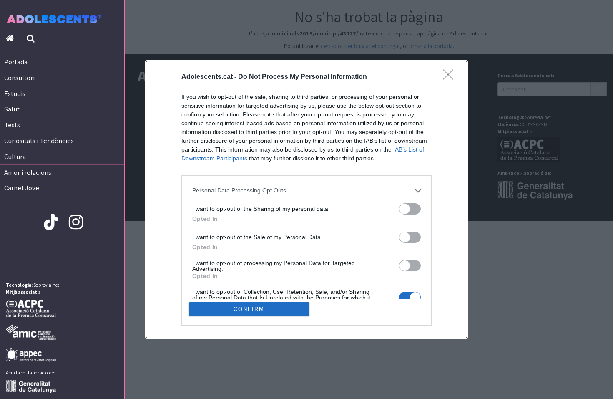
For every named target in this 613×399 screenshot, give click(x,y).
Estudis (14, 93)
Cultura (15, 156)
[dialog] (306, 199)
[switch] (410, 209)
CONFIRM (249, 309)
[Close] (451, 77)
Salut (12, 109)
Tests (12, 124)
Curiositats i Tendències (39, 140)
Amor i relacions (27, 172)
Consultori (19, 77)
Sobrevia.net (46, 285)
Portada (16, 61)
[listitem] (306, 190)
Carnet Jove (21, 187)
